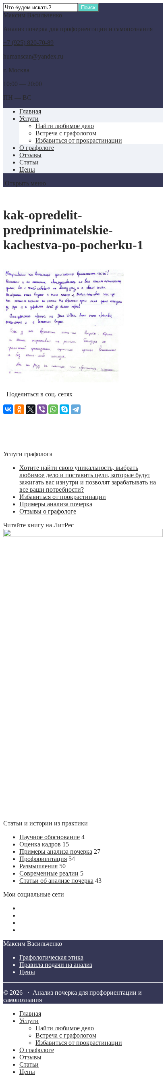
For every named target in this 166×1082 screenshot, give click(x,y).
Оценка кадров (40, 844)
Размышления (38, 866)
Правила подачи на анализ (55, 964)
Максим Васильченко (32, 15)
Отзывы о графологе (47, 511)
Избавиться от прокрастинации (78, 140)
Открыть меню (24, 183)
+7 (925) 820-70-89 (28, 42)
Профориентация (43, 858)
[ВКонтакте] (8, 409)
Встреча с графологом (65, 133)
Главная (30, 111)
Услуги (29, 118)
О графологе (36, 147)
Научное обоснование (49, 837)
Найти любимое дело (64, 125)
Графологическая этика (51, 957)
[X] (30, 409)
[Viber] (42, 409)
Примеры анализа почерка (55, 504)
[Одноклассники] (19, 409)
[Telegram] (76, 409)
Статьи (29, 162)
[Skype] (64, 409)
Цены (27, 169)
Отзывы (30, 155)
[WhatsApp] (53, 409)
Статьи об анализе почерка (56, 880)
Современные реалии (49, 873)
